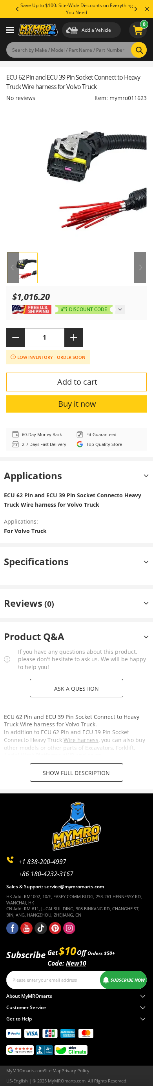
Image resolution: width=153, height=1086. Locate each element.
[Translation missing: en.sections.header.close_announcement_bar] (147, 9)
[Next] (135, 9)
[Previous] (18, 9)
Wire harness (81, 740)
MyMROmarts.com (25, 1070)
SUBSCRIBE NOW (128, 980)
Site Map (53, 1070)
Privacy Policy (75, 1070)
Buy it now (77, 403)
